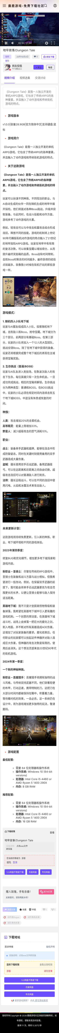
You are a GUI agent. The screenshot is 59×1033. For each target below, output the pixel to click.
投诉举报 (9, 946)
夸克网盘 (46, 872)
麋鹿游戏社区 (33, 1015)
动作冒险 (7, 57)
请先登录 (48, 971)
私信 (50, 67)
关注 (39, 67)
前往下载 (50, 57)
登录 (15, 862)
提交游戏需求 (41, 1000)
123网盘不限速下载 (15, 872)
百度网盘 (33, 872)
